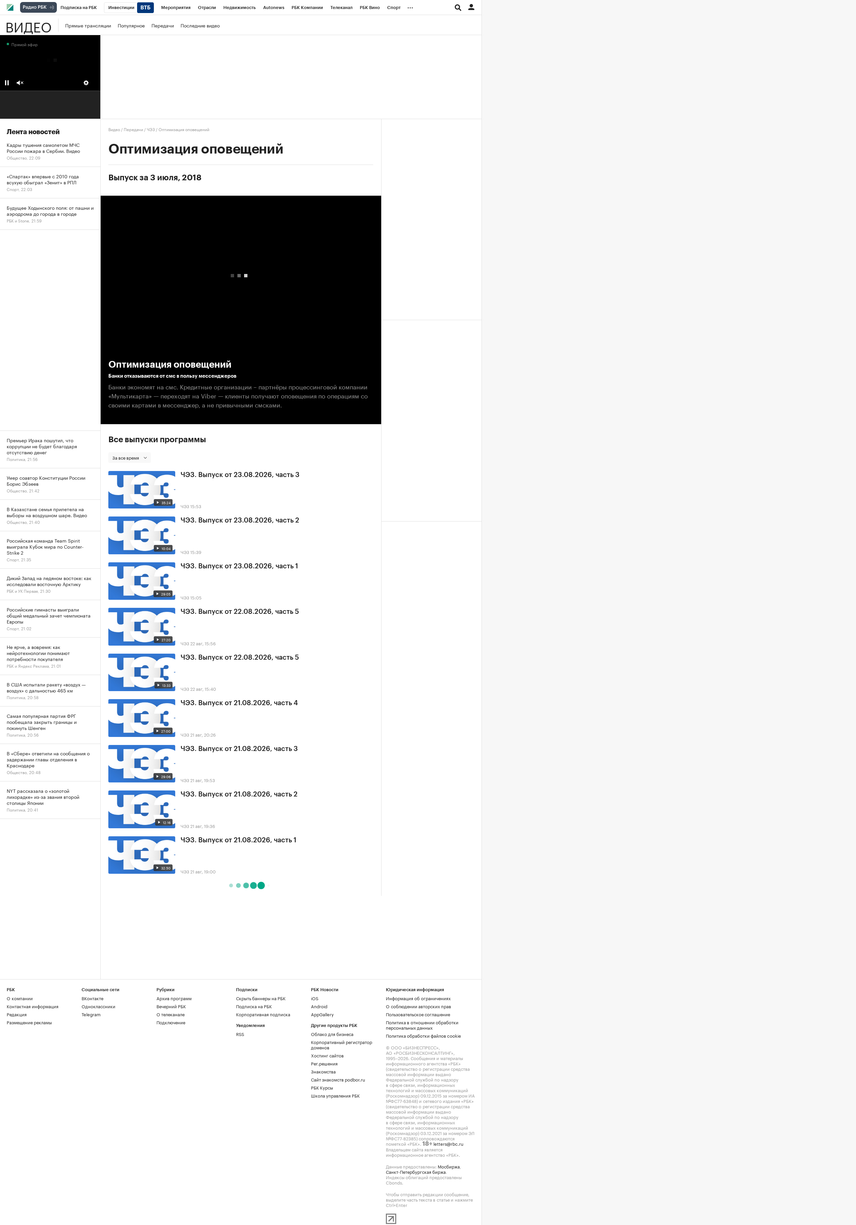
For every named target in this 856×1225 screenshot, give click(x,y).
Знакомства (323, 1071)
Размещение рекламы (29, 1022)
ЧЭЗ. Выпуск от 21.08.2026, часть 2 (239, 794)
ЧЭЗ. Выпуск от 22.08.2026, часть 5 (240, 611)
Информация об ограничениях (418, 998)
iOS (314, 998)
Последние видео (200, 25)
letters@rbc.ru (448, 1143)
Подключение (170, 1022)
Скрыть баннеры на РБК (261, 998)
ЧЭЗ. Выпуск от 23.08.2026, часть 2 (240, 520)
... (410, 6)
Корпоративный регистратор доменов (341, 1044)
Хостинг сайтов (327, 1055)
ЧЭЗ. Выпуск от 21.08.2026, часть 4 (239, 703)
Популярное (131, 25)
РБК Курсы (322, 1087)
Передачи (162, 25)
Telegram (91, 1014)
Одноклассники (98, 1006)
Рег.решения (324, 1063)
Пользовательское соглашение (418, 1014)
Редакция (17, 1014)
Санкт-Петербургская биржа (416, 1171)
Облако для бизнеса (332, 1033)
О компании (20, 998)
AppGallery (322, 1014)
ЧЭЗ (151, 129)
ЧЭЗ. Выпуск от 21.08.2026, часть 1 (238, 840)
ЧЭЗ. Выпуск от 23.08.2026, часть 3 (240, 475)
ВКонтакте (92, 998)
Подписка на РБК (254, 1006)
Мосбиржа (449, 1166)
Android (319, 1006)
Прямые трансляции (88, 25)
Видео (28, 25)
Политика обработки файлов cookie (423, 1035)
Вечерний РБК (171, 1006)
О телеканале (170, 1014)
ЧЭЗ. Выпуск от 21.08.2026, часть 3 (239, 749)
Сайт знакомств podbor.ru (338, 1079)
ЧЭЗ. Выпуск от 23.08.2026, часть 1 (239, 566)
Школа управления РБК (335, 1095)
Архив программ (174, 998)
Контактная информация (33, 1006)
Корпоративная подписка (263, 1014)
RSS (240, 1033)
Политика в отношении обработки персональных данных (422, 1025)
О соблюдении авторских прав (418, 1006)
